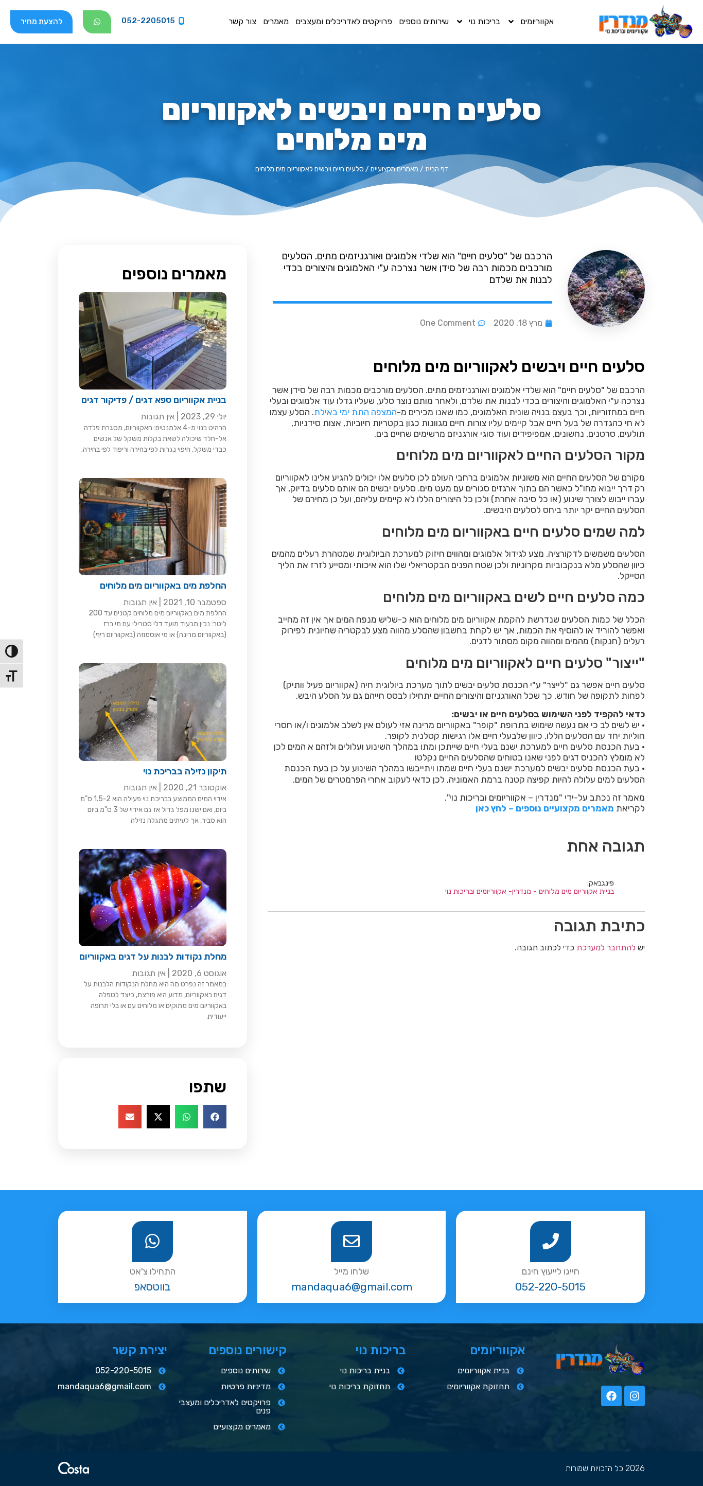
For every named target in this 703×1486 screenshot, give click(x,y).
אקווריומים (537, 21)
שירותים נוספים (424, 21)
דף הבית (436, 169)
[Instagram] (634, 1396)
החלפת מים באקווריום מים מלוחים (163, 585)
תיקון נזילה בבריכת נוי (184, 771)
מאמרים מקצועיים (394, 169)
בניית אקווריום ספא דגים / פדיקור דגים (153, 399)
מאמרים (276, 21)
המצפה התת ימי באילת (355, 412)
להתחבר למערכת (606, 947)
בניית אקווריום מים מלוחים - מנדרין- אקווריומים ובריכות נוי (529, 892)
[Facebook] (611, 1396)
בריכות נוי (484, 21)
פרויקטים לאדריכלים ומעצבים (343, 21)
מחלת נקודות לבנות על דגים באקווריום (152, 956)
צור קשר (242, 21)
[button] (214, 1116)
